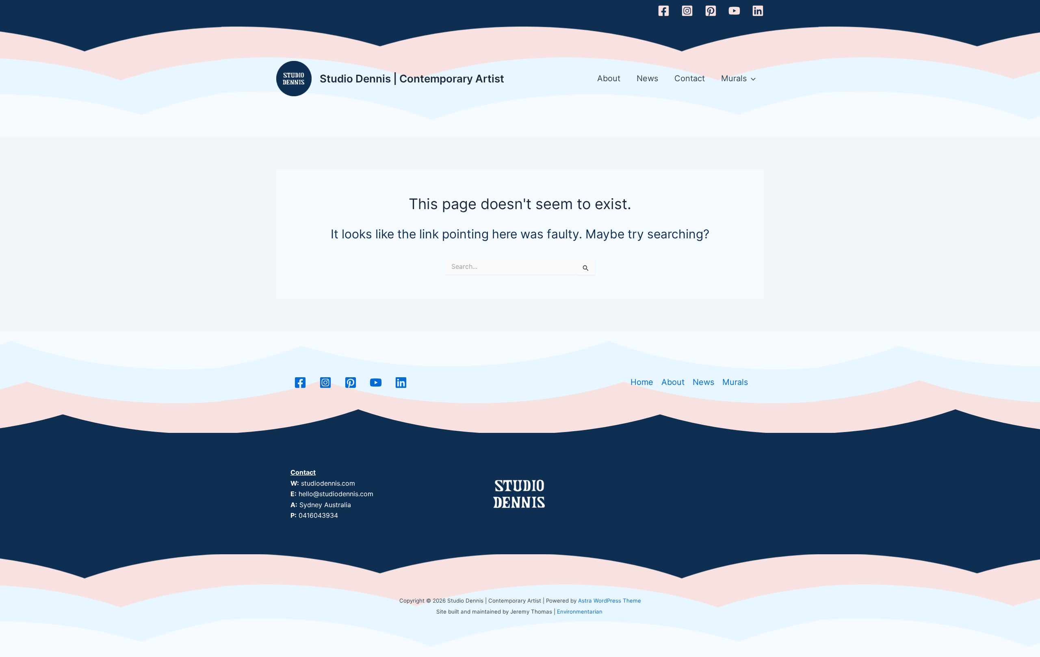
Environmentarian (579, 611)
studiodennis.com (328, 483)
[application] (751, 78)
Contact (689, 78)
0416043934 (318, 515)
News (647, 78)
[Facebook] (664, 11)
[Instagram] (687, 11)
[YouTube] (734, 11)
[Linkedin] (758, 11)
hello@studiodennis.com (336, 494)
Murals (734, 78)
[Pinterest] (711, 11)
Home (641, 382)
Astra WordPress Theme (609, 600)
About (608, 78)
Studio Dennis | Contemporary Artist (412, 78)
